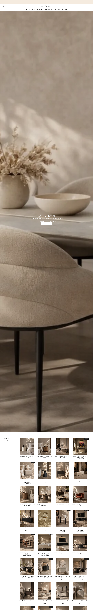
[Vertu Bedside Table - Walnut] (44, 446)
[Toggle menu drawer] (3, 6)
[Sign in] (85, 6)
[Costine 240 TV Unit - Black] (62, 542)
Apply (19, 434)
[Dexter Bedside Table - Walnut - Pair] (26, 494)
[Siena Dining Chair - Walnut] (26, 542)
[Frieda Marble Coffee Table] (44, 591)
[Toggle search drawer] (82, 6)
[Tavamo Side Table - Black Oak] (44, 470)
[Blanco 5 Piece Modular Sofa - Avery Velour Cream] (44, 542)
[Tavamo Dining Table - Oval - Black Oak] (80, 542)
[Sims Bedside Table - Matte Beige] (26, 446)
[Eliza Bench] (80, 470)
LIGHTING (36, 9)
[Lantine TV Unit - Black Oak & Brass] (80, 518)
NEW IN (27, 9)
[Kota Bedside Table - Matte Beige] (80, 591)
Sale (7, 442)
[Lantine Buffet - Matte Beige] (62, 591)
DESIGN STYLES (53, 9)
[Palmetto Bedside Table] (62, 470)
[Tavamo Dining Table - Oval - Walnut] (44, 494)
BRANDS (66, 9)
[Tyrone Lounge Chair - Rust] (80, 494)
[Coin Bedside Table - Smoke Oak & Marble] (26, 591)
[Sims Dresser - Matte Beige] (62, 566)
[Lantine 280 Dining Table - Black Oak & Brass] (80, 566)
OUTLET (59, 9)
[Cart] (87, 6)
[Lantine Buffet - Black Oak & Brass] (26, 518)
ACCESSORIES (47, 9)
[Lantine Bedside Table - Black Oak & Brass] (44, 566)
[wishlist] (5, 6)
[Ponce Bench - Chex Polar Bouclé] (62, 446)
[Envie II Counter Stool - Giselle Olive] (44, 518)
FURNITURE (31, 9)
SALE (62, 9)
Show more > (46, 223)
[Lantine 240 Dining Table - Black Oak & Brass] (26, 566)
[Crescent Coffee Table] (62, 494)
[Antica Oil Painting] (80, 446)
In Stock (8, 440)
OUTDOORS (41, 9)
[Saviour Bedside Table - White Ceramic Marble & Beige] (26, 470)
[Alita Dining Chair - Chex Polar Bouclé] (62, 518)
